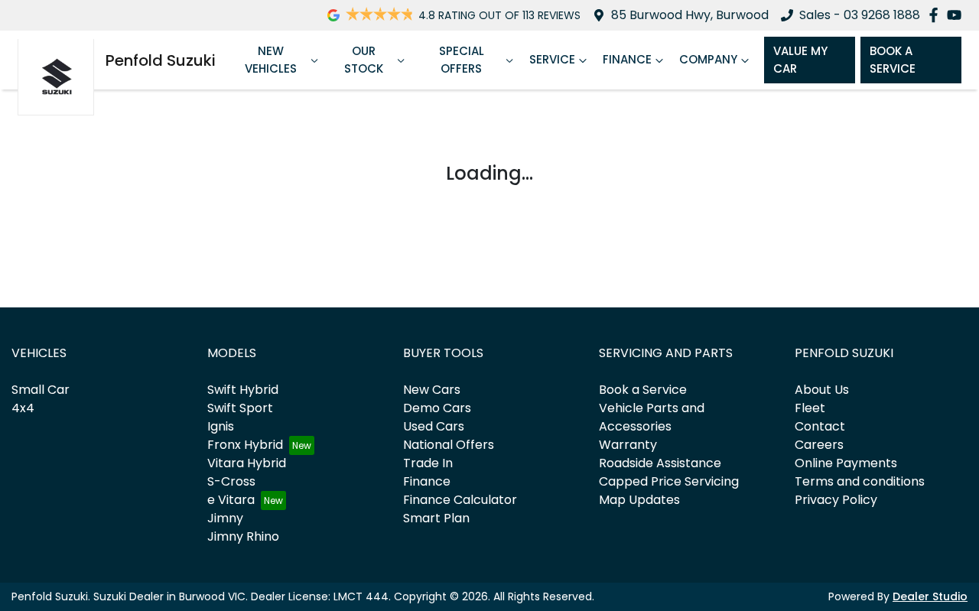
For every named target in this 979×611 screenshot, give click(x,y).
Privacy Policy (836, 500)
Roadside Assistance (660, 463)
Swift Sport (240, 408)
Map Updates (639, 500)
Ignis (220, 426)
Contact (820, 426)
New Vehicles (271, 59)
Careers (819, 444)
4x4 (22, 408)
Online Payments (846, 463)
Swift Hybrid (242, 389)
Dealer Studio (930, 596)
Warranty (628, 444)
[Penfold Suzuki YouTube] (957, 15)
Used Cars (433, 426)
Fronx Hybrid (245, 444)
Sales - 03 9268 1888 (859, 15)
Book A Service (893, 59)
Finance (627, 59)
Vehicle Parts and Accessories (651, 417)
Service (552, 59)
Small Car (40, 389)
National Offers (448, 444)
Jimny (225, 518)
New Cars (431, 389)
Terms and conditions (860, 481)
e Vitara (231, 500)
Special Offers (461, 59)
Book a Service (643, 389)
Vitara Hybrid (246, 463)
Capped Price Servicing (669, 481)
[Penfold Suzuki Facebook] (936, 15)
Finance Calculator (460, 500)
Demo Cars (437, 408)
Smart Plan (436, 518)
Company (708, 59)
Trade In (428, 463)
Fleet (810, 408)
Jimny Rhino (243, 536)
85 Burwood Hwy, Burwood (690, 15)
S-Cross (231, 481)
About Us (822, 389)
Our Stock (363, 59)
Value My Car (800, 59)
